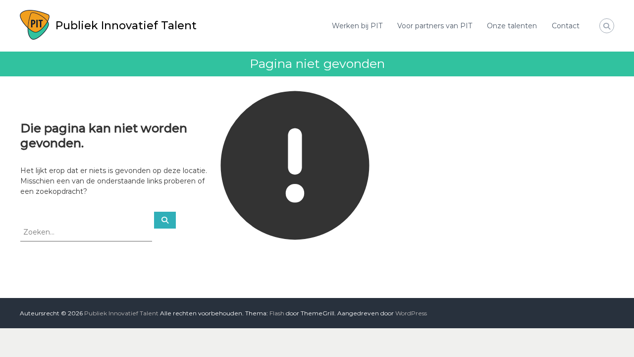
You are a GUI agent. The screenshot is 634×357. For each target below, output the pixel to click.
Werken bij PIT (357, 25)
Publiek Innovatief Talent (126, 25)
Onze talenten (512, 25)
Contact (566, 25)
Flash (276, 313)
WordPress (411, 313)
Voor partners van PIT (434, 25)
